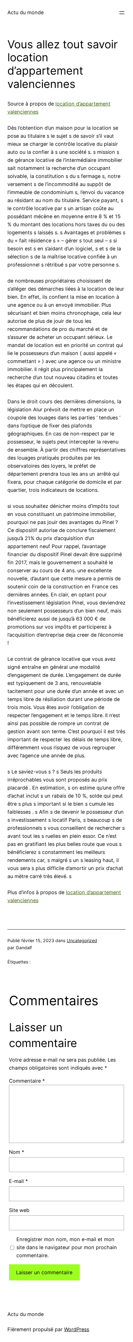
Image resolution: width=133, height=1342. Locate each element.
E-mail (18, 1181)
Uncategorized (82, 940)
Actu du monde (25, 12)
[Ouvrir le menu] (122, 12)
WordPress (76, 1329)
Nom (16, 1152)
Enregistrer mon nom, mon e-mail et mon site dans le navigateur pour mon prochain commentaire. (66, 1247)
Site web (19, 1210)
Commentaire (27, 1081)
